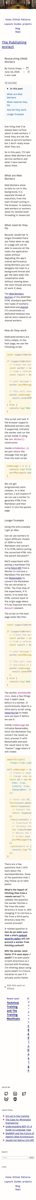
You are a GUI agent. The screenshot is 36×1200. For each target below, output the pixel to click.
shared (24, 307)
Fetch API (16, 568)
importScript (11, 712)
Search (32, 1157)
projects (27, 24)
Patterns (25, 19)
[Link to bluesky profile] (6, 1100)
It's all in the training (17, 1116)
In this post (16, 88)
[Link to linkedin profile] (15, 1095)
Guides (17, 24)
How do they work (16, 110)
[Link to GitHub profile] (6, 1095)
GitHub (16, 19)
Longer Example (15, 114)
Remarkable (15, 578)
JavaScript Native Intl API (20, 1140)
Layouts (8, 24)
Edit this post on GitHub (16, 987)
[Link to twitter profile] (24, 1095)
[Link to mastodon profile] (15, 1100)
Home (8, 19)
